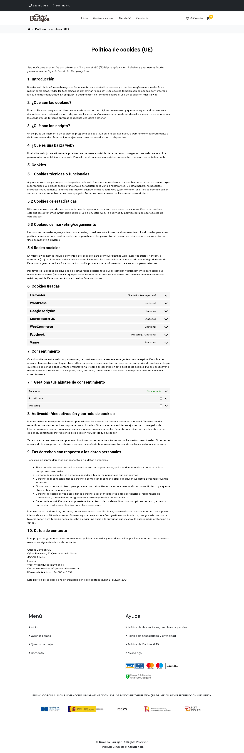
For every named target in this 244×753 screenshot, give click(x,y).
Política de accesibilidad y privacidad (152, 636)
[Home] (29, 29)
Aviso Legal (135, 653)
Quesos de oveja (42, 644)
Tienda (123, 18)
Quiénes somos (103, 18)
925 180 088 (40, 5)
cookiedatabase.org (96, 579)
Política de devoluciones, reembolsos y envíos (157, 627)
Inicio (84, 18)
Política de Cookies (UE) (143, 644)
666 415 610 (62, 5)
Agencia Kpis (135, 746)
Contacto (142, 18)
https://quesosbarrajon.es (58, 87)
